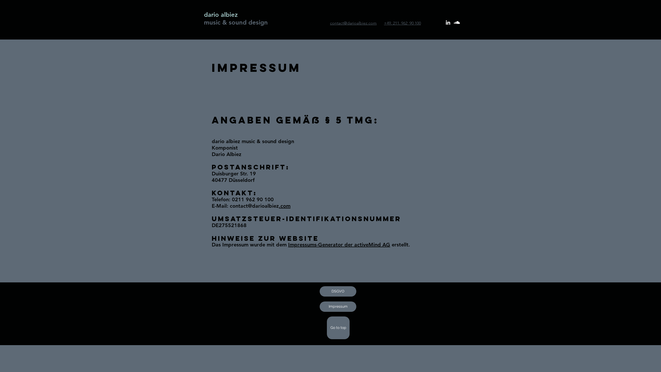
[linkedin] (448, 22)
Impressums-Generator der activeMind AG (339, 245)
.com (284, 206)
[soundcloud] (457, 22)
